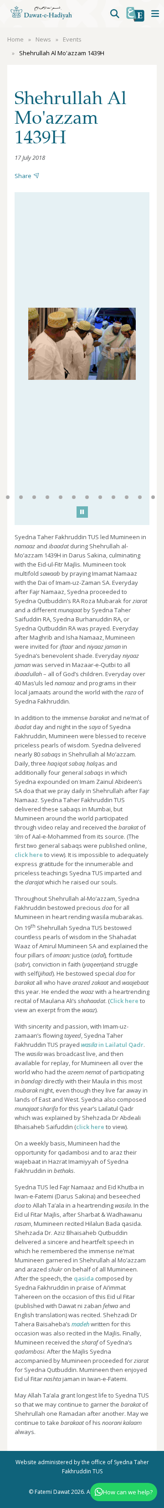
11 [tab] (21, 497)
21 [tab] (153, 497)
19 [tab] (126, 497)
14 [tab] (60, 497)
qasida (84, 1278)
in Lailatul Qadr (112, 1044)
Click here (124, 1001)
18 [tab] (113, 497)
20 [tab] (140, 497)
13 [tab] (47, 497)
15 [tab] (74, 497)
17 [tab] (100, 497)
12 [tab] (34, 497)
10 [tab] (8, 497)
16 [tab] (87, 497)
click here (29, 855)
